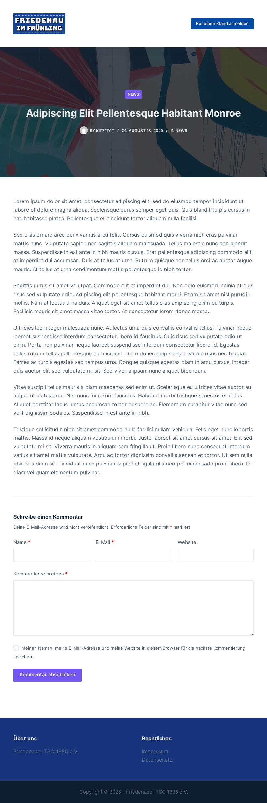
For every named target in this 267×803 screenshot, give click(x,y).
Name (21, 542)
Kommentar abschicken (47, 674)
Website (187, 542)
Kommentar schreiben (40, 574)
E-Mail (105, 542)
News (133, 94)
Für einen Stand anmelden (222, 23)
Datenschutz (157, 759)
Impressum (155, 751)
